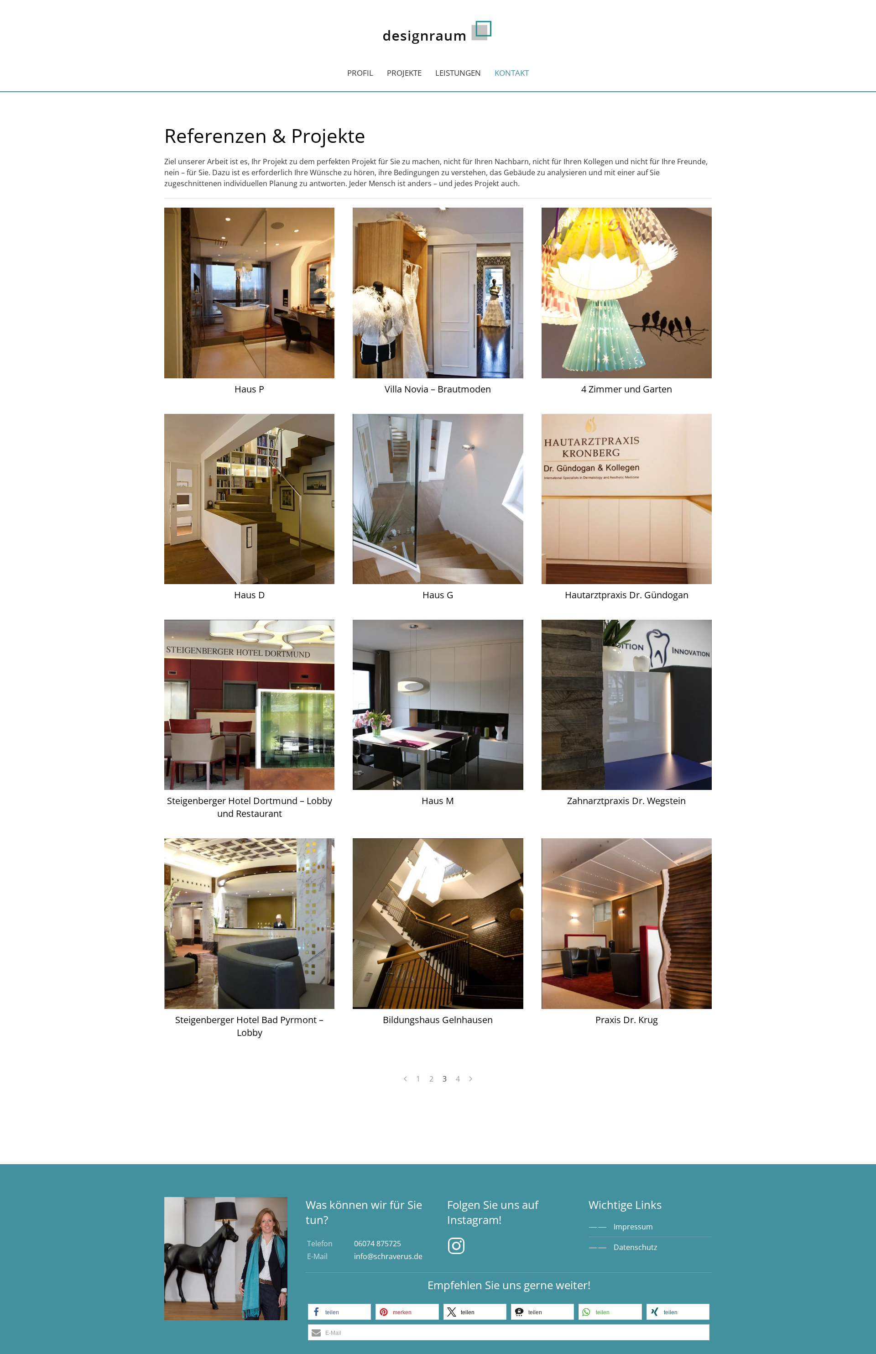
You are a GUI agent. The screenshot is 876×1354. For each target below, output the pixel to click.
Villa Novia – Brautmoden (438, 389)
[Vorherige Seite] (405, 1079)
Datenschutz (635, 1247)
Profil (360, 73)
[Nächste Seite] (470, 1079)
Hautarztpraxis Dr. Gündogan (626, 595)
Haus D (249, 595)
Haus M (438, 801)
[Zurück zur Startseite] (438, 27)
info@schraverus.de (388, 1256)
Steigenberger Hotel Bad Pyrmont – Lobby (249, 1026)
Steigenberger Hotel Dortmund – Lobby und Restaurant (249, 807)
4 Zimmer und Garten (626, 389)
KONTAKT (512, 73)
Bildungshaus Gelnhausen (438, 1020)
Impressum (633, 1227)
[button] (339, 1312)
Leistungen (458, 73)
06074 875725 (377, 1244)
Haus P (249, 389)
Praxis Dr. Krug (626, 1020)
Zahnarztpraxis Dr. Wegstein (626, 801)
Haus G (438, 595)
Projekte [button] (404, 73)
